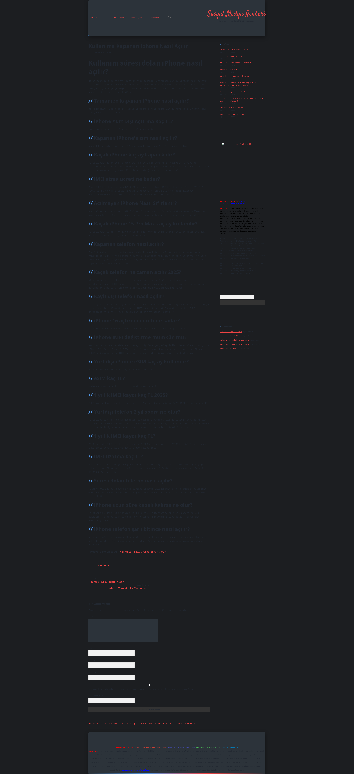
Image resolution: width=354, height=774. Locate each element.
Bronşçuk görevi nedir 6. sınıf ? (235, 63)
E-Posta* (92, 660)
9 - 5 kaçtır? (95, 696)
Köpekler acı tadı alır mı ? (233, 114)
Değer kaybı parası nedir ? (232, 92)
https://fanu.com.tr (143, 724)
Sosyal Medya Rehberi (237, 14)
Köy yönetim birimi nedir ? (232, 108)
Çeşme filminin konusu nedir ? (234, 50)
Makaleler (104, 565)
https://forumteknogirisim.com (108, 724)
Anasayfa (94, 18)
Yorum (90, 617)
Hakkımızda (154, 18)
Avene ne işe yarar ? (229, 70)
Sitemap (190, 724)
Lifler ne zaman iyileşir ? (232, 56)
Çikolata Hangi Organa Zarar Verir (143, 552)
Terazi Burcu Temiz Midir (107, 582)
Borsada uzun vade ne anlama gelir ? (237, 76)
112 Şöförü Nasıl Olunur (231, 332)
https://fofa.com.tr (171, 724)
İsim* (90, 648)
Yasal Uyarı (136, 18)
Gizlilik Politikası (115, 18)
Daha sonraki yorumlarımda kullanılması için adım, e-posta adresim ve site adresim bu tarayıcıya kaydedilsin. (140, 689)
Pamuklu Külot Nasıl (229, 348)
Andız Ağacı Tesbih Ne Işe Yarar (235, 340)
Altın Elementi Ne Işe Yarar (128, 588)
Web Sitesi (93, 673)
